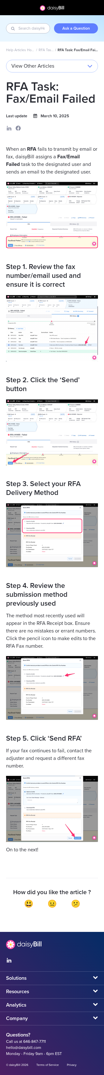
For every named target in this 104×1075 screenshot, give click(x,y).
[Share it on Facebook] (18, 128)
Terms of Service (47, 1065)
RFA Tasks (46, 50)
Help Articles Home (20, 50)
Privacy (71, 1065)
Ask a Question (76, 28)
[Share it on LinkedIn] (9, 128)
